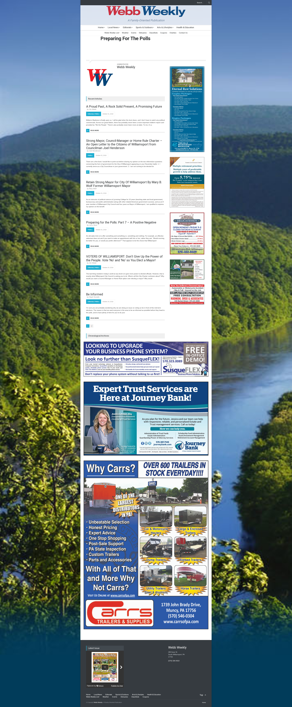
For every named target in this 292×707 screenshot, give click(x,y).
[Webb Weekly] (99, 77)
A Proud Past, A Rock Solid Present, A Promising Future (124, 106)
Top (201, 695)
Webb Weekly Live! (111, 33)
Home (101, 27)
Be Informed (94, 294)
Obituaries (143, 33)
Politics (97, 114)
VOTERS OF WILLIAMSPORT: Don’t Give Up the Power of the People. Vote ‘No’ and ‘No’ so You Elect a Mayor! (124, 258)
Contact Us (183, 33)
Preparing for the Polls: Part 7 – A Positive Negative (121, 222)
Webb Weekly (126, 67)
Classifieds (153, 33)
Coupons (163, 33)
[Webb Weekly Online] (146, 13)
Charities (173, 33)
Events (133, 33)
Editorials (127, 27)
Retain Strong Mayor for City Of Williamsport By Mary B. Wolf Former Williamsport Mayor (124, 184)
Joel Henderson (94, 151)
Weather (125, 33)
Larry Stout (93, 225)
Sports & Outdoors (144, 27)
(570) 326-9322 (174, 661)
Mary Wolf (92, 189)
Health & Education (185, 27)
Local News (113, 27)
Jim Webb (92, 109)
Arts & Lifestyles (164, 27)
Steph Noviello (94, 297)
